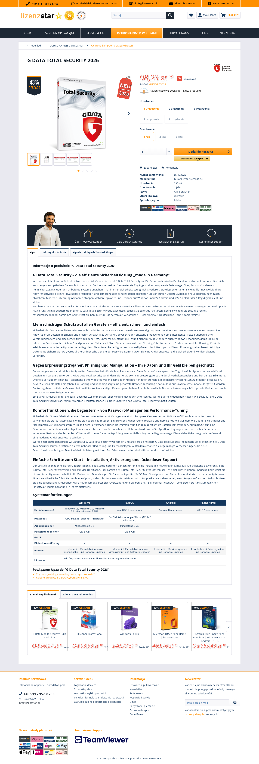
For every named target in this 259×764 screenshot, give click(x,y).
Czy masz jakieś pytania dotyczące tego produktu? (65, 574)
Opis (33, 252)
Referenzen (136, 693)
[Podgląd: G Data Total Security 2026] (33, 159)
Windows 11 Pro (129, 634)
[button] (192, 160)
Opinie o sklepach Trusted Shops (93, 252)
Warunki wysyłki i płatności (90, 693)
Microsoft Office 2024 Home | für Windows (169, 635)
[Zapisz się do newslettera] (234, 702)
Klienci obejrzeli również (78, 594)
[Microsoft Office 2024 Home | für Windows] (169, 618)
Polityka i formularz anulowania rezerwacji (99, 697)
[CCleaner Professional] (89, 618)
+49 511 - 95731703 (38, 694)
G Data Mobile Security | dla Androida (49, 635)
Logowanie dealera (85, 685)
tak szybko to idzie (54, 252)
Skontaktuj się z (83, 689)
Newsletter (136, 689)
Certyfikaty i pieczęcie (142, 706)
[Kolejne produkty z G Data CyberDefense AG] (223, 70)
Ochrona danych (139, 710)
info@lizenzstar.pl (146, 3)
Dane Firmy (136, 714)
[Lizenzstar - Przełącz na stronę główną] (41, 16)
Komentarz (171, 167)
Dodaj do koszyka (200, 152)
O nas (133, 701)
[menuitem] (143, 15)
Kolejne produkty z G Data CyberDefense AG (61, 577)
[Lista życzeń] (191, 15)
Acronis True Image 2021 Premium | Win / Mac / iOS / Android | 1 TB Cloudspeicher (209, 637)
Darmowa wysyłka (157, 83)
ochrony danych (194, 714)
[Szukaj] (170, 15)
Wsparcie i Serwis (140, 697)
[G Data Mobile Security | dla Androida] (49, 618)
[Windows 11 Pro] (129, 618)
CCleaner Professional (89, 634)
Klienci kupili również (43, 594)
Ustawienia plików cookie (144, 685)
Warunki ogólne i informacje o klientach (97, 701)
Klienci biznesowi (185, 3)
